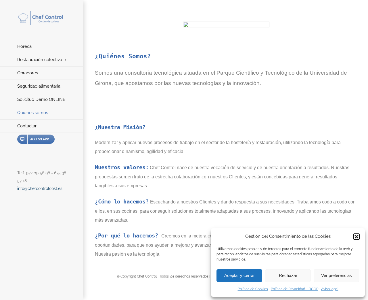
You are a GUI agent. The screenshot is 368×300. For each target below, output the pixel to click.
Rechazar (288, 275)
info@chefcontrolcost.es (39, 188)
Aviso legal (329, 289)
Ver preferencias (336, 275)
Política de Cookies (253, 289)
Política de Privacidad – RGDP (294, 289)
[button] (356, 236)
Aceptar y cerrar (239, 275)
